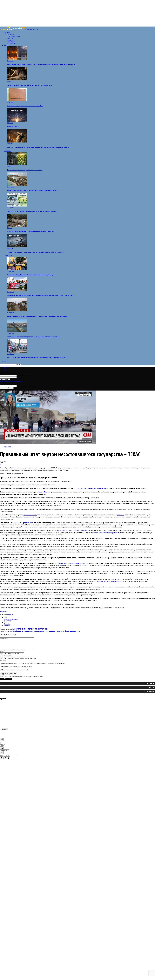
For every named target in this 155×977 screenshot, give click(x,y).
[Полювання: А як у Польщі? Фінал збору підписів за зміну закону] (17, 269)
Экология (7, 151)
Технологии (11, 42)
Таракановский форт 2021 (13, 732)
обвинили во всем (30, 515)
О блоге (6, 367)
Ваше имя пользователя (24, 375)
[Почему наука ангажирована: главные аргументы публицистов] (17, 80)
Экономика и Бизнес (13, 36)
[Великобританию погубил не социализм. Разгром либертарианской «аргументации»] (17, 311)
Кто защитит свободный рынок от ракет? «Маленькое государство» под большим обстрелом (41, 64)
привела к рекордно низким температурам (91, 488)
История (10, 40)
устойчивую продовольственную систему (70, 563)
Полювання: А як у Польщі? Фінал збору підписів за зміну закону (30, 275)
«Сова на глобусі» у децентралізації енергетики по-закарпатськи (30, 231)
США (5, 622)
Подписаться (150, 691)
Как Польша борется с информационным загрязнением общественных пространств (37, 357)
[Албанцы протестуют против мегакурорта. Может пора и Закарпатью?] (17, 185)
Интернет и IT (12, 43)
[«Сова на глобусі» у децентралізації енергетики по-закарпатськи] (17, 226)
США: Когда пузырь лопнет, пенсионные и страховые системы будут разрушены (45, 631)
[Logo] (6, 29)
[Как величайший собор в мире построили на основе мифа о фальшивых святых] (17, 331)
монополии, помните (82, 530)
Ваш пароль (20, 377)
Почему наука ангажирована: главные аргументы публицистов (29, 85)
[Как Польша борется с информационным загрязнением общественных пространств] (17, 352)
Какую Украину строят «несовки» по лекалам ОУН (25, 106)
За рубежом (10, 187)
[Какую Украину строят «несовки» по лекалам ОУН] (17, 100)
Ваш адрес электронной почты (26, 386)
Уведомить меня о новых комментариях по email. (17, 666)
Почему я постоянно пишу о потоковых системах (24, 170)
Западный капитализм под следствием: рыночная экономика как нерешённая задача (38, 147)
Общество (10, 34)
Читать (151, 687)
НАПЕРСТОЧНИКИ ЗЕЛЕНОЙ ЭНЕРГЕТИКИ (30, 629)
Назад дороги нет (13, 126)
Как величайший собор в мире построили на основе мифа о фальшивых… (33, 337)
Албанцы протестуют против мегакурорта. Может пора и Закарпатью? (33, 190)
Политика (7, 45)
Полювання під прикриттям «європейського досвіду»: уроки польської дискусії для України (40, 295)
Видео (6, 361)
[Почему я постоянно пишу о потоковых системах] (17, 164)
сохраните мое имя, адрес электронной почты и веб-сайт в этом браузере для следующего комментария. (33, 663)
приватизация (8, 620)
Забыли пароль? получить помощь (10, 381)
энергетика (7, 625)
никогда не (63, 530)
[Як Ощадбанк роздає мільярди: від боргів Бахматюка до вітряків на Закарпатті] (17, 247)
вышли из (120, 515)
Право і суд (11, 38)
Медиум (10, 614)
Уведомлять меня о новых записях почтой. (15, 670)
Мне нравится (149, 683)
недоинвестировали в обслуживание (106, 533)
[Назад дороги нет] (17, 121)
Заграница (8, 256)
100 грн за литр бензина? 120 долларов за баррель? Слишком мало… (32, 211)
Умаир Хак (3, 611)
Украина (7, 33)
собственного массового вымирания (106, 581)
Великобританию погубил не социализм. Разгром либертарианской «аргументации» (37, 316)
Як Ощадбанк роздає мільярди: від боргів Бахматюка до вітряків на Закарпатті (35, 252)
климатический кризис (11, 619)
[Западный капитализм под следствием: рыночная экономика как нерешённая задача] (17, 142)
